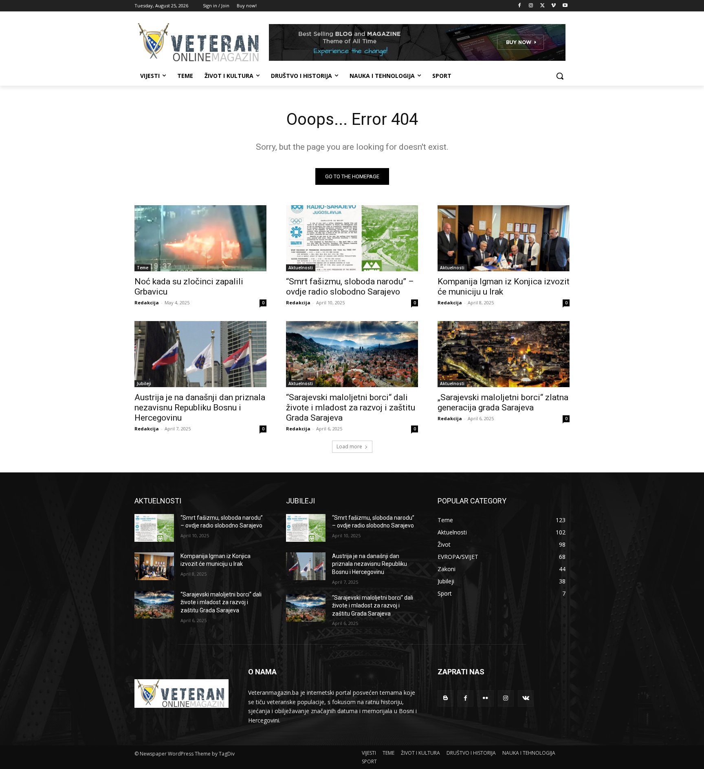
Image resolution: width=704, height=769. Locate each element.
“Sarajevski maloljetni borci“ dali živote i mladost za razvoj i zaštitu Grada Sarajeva (350, 407)
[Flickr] (485, 698)
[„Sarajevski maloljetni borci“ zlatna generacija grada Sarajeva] (504, 354)
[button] (560, 76)
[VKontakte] (526, 698)
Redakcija (146, 302)
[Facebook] (519, 6)
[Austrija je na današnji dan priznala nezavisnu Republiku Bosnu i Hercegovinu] (200, 354)
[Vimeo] (553, 6)
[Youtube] (565, 6)
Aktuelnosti (300, 267)
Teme (142, 267)
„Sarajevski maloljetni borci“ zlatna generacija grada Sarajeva (503, 402)
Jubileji (144, 383)
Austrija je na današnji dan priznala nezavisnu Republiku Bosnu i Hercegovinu (199, 407)
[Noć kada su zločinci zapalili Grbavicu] (200, 238)
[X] (542, 6)
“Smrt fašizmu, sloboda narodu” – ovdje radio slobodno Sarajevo (350, 287)
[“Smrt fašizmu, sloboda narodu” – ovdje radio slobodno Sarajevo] (352, 238)
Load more (349, 446)
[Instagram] (531, 6)
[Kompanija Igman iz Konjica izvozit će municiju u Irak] (504, 238)
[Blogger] (445, 698)
